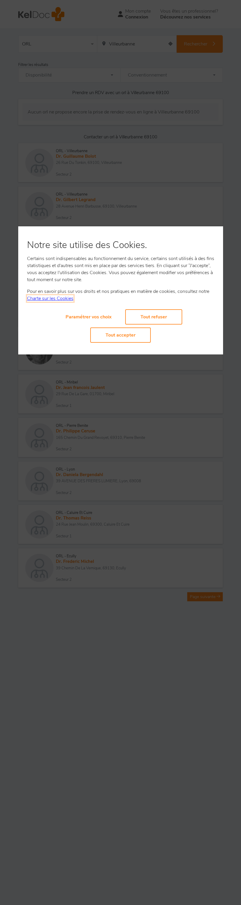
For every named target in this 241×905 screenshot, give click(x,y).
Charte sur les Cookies (50, 298)
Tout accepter (120, 335)
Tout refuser (153, 317)
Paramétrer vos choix (89, 317)
